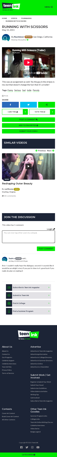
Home (4, 18)
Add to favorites (27, 125)
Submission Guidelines (38, 388)
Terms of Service (8, 373)
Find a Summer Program (23, 311)
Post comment (46, 249)
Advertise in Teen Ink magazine (41, 351)
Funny (10, 90)
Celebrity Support (8, 361)
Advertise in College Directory (41, 357)
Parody (36, 90)
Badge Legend (35, 432)
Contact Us (6, 354)
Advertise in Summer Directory (41, 361)
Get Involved (35, 398)
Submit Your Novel (36, 385)
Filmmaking (26, 18)
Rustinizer (19, 36)
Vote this (44, 112)
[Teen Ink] (14, 7)
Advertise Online (36, 364)
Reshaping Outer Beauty (17, 183)
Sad (24, 90)
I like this (17, 112)
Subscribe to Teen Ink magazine (41, 401)
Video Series (35, 429)
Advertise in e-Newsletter (39, 367)
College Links (35, 419)
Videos (14, 18)
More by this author (19, 40)
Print (6, 96)
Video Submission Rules (38, 391)
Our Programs (7, 357)
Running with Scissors (16, 21)
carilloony (9, 189)
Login (50, 229)
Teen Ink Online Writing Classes (41, 422)
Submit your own (28, 131)
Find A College (19, 303)
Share (5, 100)
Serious (17, 90)
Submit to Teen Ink (21, 295)
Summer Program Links (38, 416)
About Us (5, 351)
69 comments (10, 196)
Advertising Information (38, 354)
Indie (29, 90)
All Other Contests (8, 420)
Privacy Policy (7, 370)
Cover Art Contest (8, 413)
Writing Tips (34, 395)
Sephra (12, 258)
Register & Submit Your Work (40, 382)
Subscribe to (26, 287)
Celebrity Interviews (9, 364)
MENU (48, 7)
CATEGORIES (28, 455)
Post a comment (27, 120)
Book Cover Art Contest (10, 416)
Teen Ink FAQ (6, 367)
